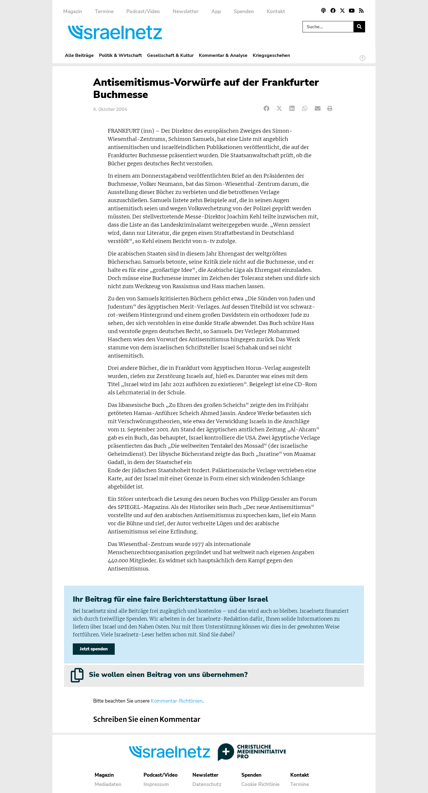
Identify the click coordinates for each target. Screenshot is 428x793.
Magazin (72, 11)
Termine (104, 11)
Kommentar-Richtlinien (177, 701)
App (216, 11)
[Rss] (361, 10)
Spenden (244, 11)
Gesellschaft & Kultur (170, 55)
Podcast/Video (143, 11)
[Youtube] (351, 10)
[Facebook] (332, 10)
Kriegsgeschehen (271, 55)
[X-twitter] (342, 10)
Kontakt (276, 11)
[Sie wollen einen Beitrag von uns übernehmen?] (77, 675)
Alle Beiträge (79, 55)
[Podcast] (323, 10)
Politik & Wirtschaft (120, 55)
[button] (266, 108)
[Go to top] (362, 60)
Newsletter (186, 11)
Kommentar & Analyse (223, 55)
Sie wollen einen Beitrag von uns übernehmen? (168, 674)
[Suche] (359, 26)
